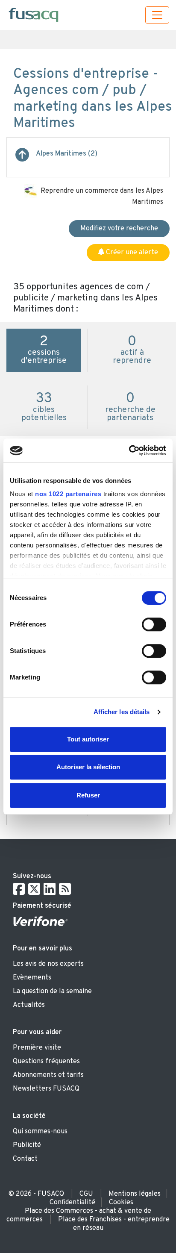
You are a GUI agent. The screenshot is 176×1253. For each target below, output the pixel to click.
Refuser (88, 795)
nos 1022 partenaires (68, 493)
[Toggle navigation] (157, 15)
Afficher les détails (122, 711)
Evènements (32, 978)
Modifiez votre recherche (119, 228)
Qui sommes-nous (40, 1131)
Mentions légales (135, 1194)
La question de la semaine (52, 991)
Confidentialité (72, 1202)
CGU (86, 1194)
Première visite (37, 1048)
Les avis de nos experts (48, 964)
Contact (25, 1159)
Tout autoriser (88, 739)
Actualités (29, 1005)
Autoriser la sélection (88, 767)
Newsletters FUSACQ (46, 1089)
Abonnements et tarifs (48, 1075)
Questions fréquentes (46, 1061)
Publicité (27, 1145)
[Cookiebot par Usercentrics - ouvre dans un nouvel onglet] (128, 450)
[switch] (154, 624)
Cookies (121, 1202)
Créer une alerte (131, 252)
